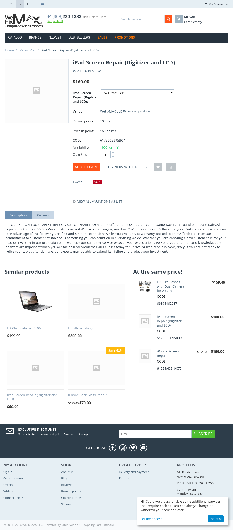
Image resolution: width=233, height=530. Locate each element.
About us (67, 472)
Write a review (87, 71)
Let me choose (151, 519)
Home (9, 50)
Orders (8, 485)
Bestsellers (79, 37)
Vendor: (79, 111)
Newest (55, 37)
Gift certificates (71, 498)
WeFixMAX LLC (111, 111)
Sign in (7, 472)
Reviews (66, 485)
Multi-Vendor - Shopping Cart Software (87, 525)
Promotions (125, 37)
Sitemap (66, 504)
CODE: (77, 140)
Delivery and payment (134, 472)
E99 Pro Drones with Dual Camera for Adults (170, 286)
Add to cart (86, 167)
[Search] (168, 19)
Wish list (9, 491)
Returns (124, 478)
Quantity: (80, 154)
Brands (35, 37)
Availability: (81, 147)
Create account (13, 478)
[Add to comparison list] (171, 167)
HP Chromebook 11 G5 (24, 328)
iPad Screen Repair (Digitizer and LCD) (32, 397)
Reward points (71, 491)
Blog (64, 478)
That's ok (215, 519)
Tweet (77, 182)
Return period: (84, 121)
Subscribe (203, 433)
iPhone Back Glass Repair (87, 395)
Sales (102, 37)
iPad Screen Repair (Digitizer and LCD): (85, 97)
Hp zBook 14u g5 (81, 328)
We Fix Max (27, 50)
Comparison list (14, 498)
